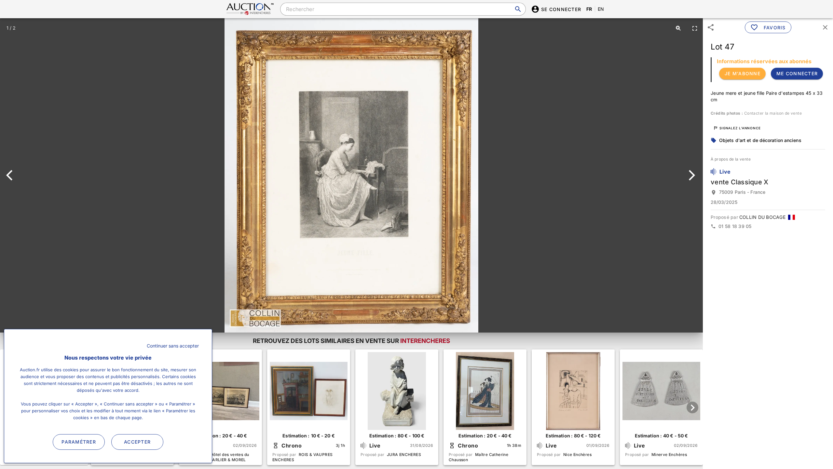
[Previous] (12, 175)
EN (601, 9)
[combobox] (403, 9)
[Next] (690, 175)
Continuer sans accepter (173, 345)
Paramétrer (78, 442)
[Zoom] (678, 28)
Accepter (137, 442)
